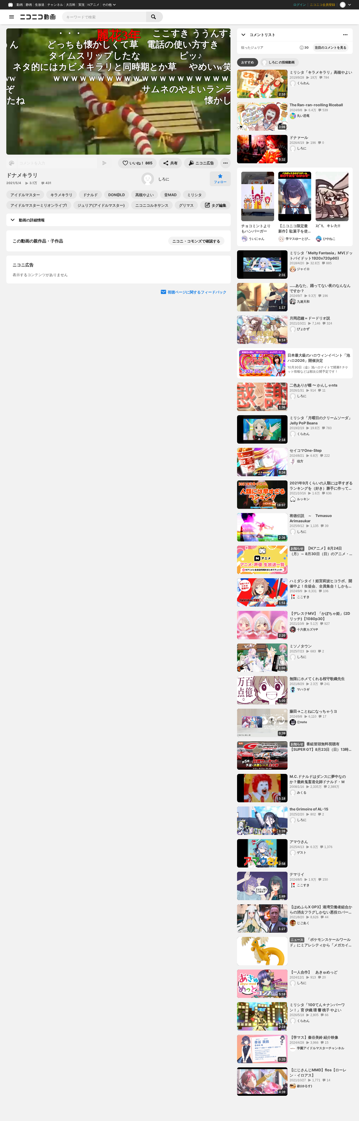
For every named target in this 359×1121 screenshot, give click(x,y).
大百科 (70, 4)
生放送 (39, 4)
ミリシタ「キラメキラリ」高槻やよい (321, 72)
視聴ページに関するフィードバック (197, 294)
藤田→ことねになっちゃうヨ (313, 711)
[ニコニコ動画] (38, 16)
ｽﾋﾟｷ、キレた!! (328, 226)
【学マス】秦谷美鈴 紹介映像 (314, 1037)
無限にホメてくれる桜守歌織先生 (317, 678)
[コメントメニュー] (345, 34)
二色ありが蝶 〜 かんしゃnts (313, 385)
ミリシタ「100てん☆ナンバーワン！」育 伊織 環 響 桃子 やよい (317, 1007)
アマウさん (299, 841)
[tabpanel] (295, 583)
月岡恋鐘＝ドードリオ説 (310, 318)
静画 (29, 4)
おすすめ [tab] (247, 62)
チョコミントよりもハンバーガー (256, 228)
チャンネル (55, 4)
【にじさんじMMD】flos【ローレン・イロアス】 (318, 1072)
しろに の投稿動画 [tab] (282, 62)
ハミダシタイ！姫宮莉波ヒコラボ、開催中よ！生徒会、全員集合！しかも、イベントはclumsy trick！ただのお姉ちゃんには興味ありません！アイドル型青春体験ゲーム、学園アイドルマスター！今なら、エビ (321, 584)
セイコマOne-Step (306, 450)
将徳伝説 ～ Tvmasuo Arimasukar (311, 518)
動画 (20, 4)
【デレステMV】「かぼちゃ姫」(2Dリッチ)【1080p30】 (320, 616)
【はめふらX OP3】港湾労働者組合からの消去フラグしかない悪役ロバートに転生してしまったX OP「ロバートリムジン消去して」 (321, 910)
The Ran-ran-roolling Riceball (316, 105)
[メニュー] (225, 163)
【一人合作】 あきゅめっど (313, 972)
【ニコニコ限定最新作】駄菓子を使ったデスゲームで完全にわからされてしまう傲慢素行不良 (293, 229)
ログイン (299, 4)
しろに (163, 179)
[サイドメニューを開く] (11, 17)
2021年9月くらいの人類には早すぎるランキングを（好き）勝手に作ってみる (321, 486)
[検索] (154, 17)
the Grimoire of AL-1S (309, 809)
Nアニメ (93, 4)
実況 (81, 4)
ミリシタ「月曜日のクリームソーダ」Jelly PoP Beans (321, 420)
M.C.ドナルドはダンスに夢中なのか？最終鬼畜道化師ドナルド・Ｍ (318, 779)
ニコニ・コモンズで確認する (196, 241)
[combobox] (104, 17)
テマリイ (297, 874)
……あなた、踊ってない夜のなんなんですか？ (320, 288)
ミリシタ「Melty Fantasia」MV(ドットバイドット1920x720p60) (321, 255)
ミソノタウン (301, 646)
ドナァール (299, 137)
